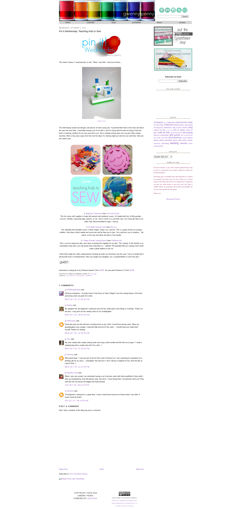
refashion (157, 143)
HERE (101, 270)
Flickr (165, 122)
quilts (184, 140)
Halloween (171, 122)
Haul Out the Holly (184, 122)
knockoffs (164, 138)
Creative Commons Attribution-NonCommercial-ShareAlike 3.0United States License (125, 503)
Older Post (140, 469)
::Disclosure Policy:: (173, 199)
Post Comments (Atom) (78, 474)
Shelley (69, 305)
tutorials (183, 143)
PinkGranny (71, 321)
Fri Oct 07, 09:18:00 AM (76, 401)
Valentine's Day (170, 128)
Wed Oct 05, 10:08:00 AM (77, 333)
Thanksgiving (158, 127)
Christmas (158, 122)
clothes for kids (160, 130)
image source (102, 121)
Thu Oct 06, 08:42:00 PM (77, 385)
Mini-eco (113, 227)
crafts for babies (178, 130)
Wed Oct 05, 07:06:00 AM (77, 299)
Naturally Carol (72, 373)
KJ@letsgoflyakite (73, 290)
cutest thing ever (176, 132)
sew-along (165, 143)
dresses (157, 135)
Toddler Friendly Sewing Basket (95, 241)
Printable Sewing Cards (97, 227)
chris (68, 339)
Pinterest (80, 275)
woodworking (158, 146)
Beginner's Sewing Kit (94, 214)
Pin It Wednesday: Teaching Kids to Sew (80, 31)
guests (177, 135)
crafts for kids (163, 132)
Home (102, 469)
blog (191, 127)
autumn (185, 128)
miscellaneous (175, 137)
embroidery (164, 135)
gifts (171, 135)
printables (168, 140)
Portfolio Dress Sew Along (183, 125)
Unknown (70, 355)
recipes (190, 140)
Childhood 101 (116, 241)
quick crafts (177, 140)
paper (185, 138)
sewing (89, 275)
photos (156, 140)
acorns (178, 128)
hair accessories (187, 135)
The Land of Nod (113, 214)
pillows (161, 140)
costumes (169, 130)
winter (190, 143)
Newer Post (63, 469)
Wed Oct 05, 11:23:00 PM (77, 367)
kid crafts (70, 275)
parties (190, 138)
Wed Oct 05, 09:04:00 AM (77, 315)
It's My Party (158, 125)
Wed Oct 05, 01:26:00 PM (77, 349)
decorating (188, 132)
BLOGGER (92, 498)
